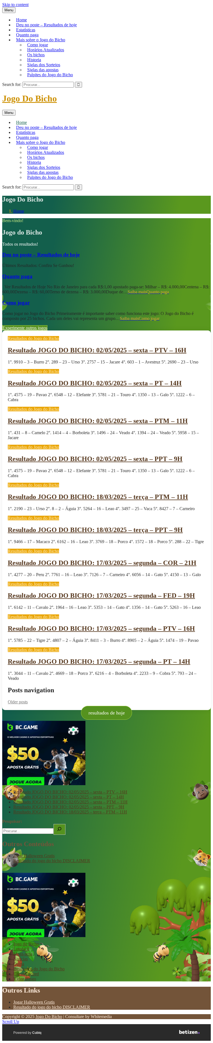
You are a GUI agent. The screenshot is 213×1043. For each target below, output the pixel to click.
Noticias (20, 958)
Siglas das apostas (43, 69)
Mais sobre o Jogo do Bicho (40, 39)
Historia (34, 59)
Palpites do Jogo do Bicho (50, 74)
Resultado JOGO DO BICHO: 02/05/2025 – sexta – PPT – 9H (95, 458)
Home (21, 19)
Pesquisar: (12, 821)
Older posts (18, 701)
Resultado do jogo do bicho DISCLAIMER (51, 860)
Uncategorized (26, 973)
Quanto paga (27, 34)
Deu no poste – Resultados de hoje (46, 24)
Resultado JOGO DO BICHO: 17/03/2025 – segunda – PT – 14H (99, 661)
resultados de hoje (106, 713)
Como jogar (37, 44)
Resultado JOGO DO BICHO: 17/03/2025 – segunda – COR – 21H (102, 562)
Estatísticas (25, 29)
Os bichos (36, 54)
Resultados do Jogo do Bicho (33, 338)
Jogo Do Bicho (29, 98)
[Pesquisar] (59, 829)
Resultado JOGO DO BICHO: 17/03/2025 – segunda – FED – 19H (101, 595)
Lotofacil (21, 949)
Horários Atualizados (45, 49)
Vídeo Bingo (24, 978)
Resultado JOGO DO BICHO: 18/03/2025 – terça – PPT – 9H (95, 529)
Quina (18, 963)
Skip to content (15, 4)
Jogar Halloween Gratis (34, 855)
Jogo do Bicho (26, 944)
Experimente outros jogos (24, 327)
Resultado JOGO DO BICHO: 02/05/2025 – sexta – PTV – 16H (97, 350)
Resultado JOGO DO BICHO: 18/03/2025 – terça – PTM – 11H (98, 496)
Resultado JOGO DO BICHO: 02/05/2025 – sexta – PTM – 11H (98, 420)
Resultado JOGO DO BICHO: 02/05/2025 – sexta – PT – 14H (95, 383)
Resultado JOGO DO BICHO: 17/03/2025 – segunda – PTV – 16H (101, 628)
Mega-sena (22, 954)
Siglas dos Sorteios (43, 64)
